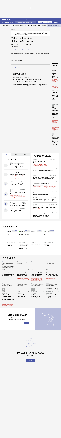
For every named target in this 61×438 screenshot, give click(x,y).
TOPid (12, 25)
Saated (35, 197)
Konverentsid (23, 25)
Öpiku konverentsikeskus (50, 242)
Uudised (11, 181)
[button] (15, 323)
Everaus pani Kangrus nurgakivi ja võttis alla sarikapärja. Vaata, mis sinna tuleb (55, 97)
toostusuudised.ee (21, 19)
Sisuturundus (34, 25)
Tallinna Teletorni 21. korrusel (14, 242)
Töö (39, 25)
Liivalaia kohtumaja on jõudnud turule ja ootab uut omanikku (51, 296)
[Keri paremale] (57, 239)
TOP (10, 171)
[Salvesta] (27, 163)
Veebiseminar (22, 242)
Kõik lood (8, 25)
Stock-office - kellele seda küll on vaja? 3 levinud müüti (22, 296)
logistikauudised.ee (29, 19)
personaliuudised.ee (43, 19)
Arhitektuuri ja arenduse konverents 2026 (11, 245)
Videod (28, 25)
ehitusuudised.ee (13, 19)
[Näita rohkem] (56, 19)
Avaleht (3, 25)
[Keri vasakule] (3, 239)
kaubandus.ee (36, 19)
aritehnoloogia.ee (51, 19)
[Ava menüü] (8, 19)
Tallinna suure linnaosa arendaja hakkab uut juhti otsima (37, 296)
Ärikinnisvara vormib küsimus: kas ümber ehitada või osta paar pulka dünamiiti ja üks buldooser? (41, 215)
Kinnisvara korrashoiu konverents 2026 (48, 245)
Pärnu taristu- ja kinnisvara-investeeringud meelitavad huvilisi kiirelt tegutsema (27, 80)
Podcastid (17, 25)
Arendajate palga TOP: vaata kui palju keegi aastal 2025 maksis (36, 274)
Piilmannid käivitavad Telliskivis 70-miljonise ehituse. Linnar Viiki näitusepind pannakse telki (55, 111)
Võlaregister (43, 25)
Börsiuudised (34, 291)
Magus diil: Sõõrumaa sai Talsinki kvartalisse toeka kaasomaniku (8, 274)
